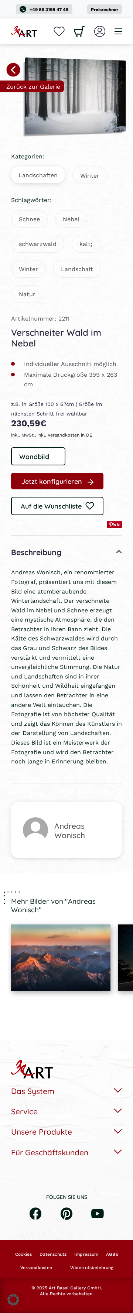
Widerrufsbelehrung (91, 1268)
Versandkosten (36, 1268)
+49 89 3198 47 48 (49, 9)
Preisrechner (104, 9)
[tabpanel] (60, 957)
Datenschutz (53, 1254)
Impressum (86, 1254)
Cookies (23, 1254)
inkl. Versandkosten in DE (64, 435)
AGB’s (112, 1254)
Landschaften (38, 175)
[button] (13, 1299)
